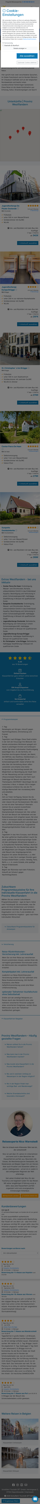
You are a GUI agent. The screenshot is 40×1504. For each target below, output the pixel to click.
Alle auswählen (27, 56)
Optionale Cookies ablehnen (27, 62)
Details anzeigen (19, 48)
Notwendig (8, 43)
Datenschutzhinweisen (29, 39)
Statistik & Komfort (11, 45)
